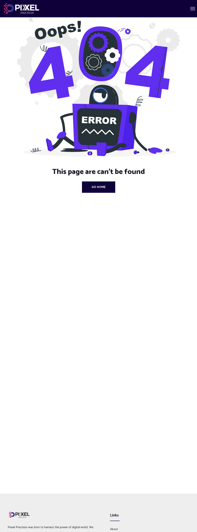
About (114, 529)
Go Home (99, 187)
